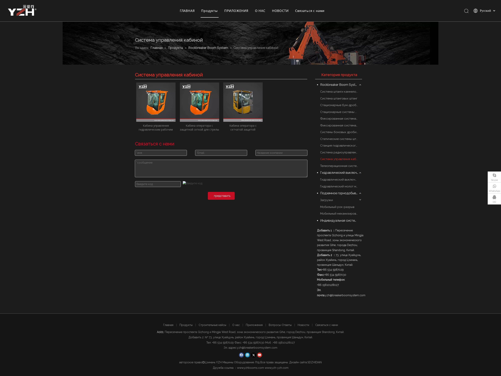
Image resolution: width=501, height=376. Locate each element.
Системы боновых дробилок (340, 132)
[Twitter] (253, 355)
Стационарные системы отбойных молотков (341, 112)
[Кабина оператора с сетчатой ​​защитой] (243, 102)
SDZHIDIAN (314, 362)
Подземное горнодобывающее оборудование (341, 193)
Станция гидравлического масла (341, 145)
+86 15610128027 (284, 342)
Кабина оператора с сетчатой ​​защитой (243, 127)
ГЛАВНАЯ (187, 11)
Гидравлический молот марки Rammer (341, 186)
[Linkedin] (247, 355)
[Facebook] (241, 355)
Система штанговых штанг (338, 98)
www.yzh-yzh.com (276, 367)
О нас (236, 325)
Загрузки (326, 200)
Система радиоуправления (339, 152)
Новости (303, 325)
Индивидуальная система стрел (341, 220)
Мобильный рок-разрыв (337, 207)
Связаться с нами (309, 11)
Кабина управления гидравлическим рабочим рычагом (156, 128)
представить (222, 195)
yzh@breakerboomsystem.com (257, 347)
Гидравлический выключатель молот (341, 173)
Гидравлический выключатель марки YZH (341, 179)
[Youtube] (259, 355)
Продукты (209, 11)
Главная (168, 325)
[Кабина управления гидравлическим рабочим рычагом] (156, 102)
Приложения (254, 325)
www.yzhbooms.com (250, 367)
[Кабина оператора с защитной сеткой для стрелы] (199, 102)
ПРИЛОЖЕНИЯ (236, 11)
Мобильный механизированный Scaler (341, 213)
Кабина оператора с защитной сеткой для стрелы (199, 127)
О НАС (260, 11)
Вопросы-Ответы (280, 325)
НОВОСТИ (280, 11)
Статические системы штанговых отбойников (341, 139)
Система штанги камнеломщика (341, 91)
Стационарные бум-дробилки (341, 105)
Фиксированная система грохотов (341, 118)
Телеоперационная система (340, 166)
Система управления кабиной (341, 159)
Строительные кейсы (212, 325)
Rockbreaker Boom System (340, 85)
